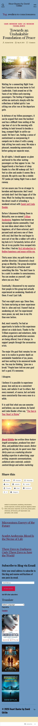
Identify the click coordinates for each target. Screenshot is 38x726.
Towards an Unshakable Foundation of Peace (19, 34)
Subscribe (8, 588)
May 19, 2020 (21, 43)
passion (30, 509)
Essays (6, 24)
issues (20, 24)
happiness (29, 507)
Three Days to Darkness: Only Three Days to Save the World (17, 552)
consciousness (28, 504)
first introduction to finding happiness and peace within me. (19, 250)
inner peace (11, 509)
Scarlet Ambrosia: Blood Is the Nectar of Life (18, 537)
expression (23, 507)
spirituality (7, 513)
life (24, 24)
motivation (30, 24)
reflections (7, 511)
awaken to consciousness (10, 504)
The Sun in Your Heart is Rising (19, 412)
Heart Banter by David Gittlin (19, 5)
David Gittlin (10, 43)
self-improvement (22, 511)
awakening (21, 504)
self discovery (14, 511)
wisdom (16, 513)
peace (33, 509)
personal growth (19, 26)
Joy (21, 509)
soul (29, 511)
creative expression (9, 507)
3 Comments (32, 43)
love (26, 509)
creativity (17, 507)
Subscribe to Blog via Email (18, 565)
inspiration (13, 24)
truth (12, 513)
